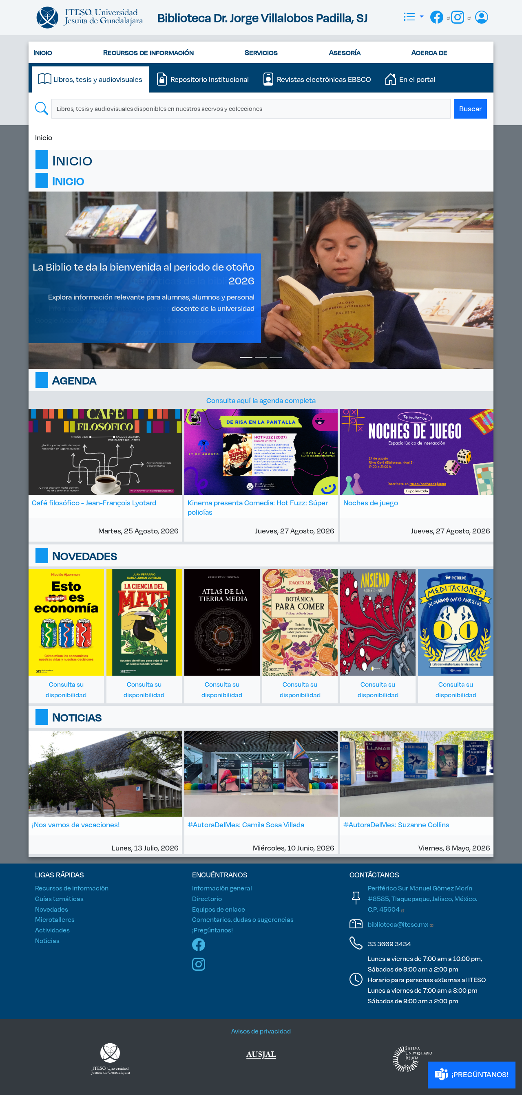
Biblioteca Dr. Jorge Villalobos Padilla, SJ (262, 17)
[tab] (90, 79)
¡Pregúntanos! (212, 929)
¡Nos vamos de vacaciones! (76, 824)
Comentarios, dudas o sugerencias (243, 919)
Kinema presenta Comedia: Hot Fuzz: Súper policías (258, 507)
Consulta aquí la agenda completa (261, 400)
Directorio (207, 898)
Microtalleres (55, 919)
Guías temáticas (59, 898)
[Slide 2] (261, 357)
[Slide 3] (276, 357)
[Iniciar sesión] (482, 17)
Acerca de (429, 52)
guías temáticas (136, 320)
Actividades (52, 929)
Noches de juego (370, 502)
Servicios (261, 52)
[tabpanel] (261, 109)
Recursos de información (148, 52)
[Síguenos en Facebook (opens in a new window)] (440, 16)
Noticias (47, 940)
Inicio (42, 52)
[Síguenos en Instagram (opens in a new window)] (461, 16)
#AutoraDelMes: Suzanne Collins (396, 824)
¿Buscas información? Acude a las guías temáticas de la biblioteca (159, 273)
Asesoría (345, 52)
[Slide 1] (246, 357)
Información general (222, 887)
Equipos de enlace (218, 909)
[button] (413, 17)
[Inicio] (90, 17)
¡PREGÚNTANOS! (479, 1074)
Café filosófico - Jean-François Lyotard (94, 502)
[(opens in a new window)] (261, 1059)
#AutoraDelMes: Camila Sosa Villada (246, 824)
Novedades (51, 909)
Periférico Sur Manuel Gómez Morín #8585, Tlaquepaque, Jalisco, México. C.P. (422, 898)
